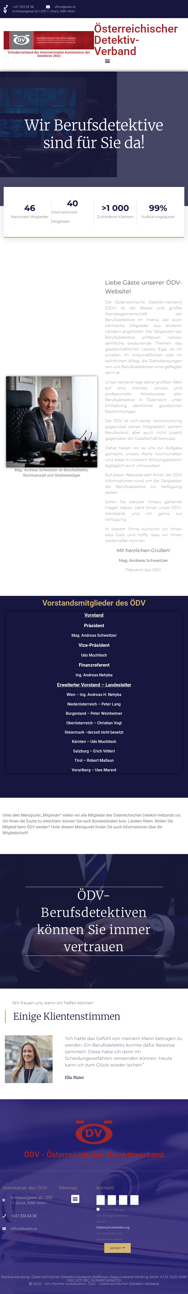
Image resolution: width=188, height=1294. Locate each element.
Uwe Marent (105, 770)
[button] (108, 61)
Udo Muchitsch (94, 655)
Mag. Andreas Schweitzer (94, 635)
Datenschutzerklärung (112, 1227)
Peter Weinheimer (106, 713)
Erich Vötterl (104, 751)
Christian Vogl (109, 723)
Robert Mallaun (100, 760)
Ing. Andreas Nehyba (94, 675)
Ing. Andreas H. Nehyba (100, 695)
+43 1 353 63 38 (23, 1215)
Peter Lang (111, 704)
